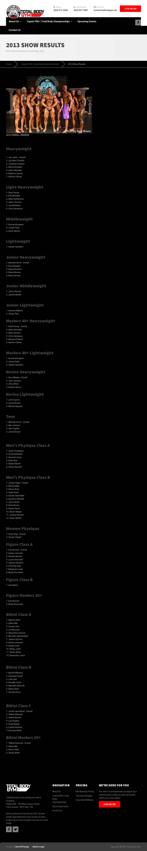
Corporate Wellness (84, 800)
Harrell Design (22, 847)
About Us (14, 21)
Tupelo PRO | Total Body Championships (48, 21)
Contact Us (15, 30)
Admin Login (38, 847)
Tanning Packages (84, 796)
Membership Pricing (85, 791)
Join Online (130, 9)
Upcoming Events (86, 21)
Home (9, 64)
